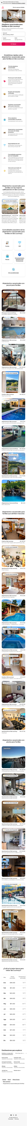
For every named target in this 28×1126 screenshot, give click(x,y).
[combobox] (13, 35)
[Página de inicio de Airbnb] (3, 7)
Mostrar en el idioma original (18, 3)
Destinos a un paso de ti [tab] (7, 1053)
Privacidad (10, 1119)
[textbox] (7, 39)
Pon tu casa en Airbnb (18, 7)
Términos (16, 1119)
